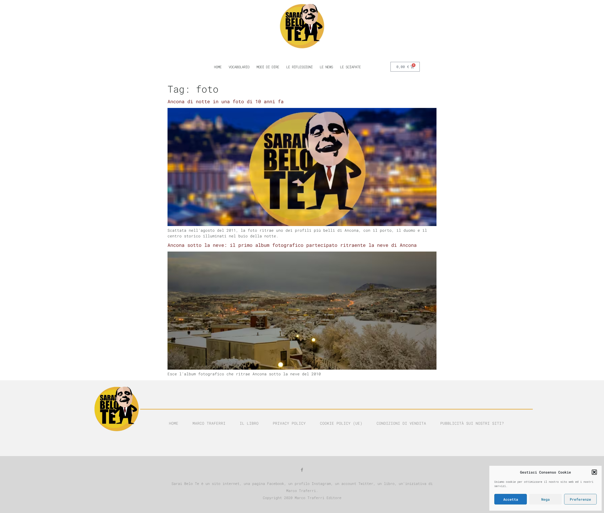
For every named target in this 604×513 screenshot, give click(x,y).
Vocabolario (239, 66)
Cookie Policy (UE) (341, 423)
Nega (545, 499)
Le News (326, 66)
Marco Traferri (209, 423)
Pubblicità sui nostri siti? (472, 423)
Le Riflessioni (299, 66)
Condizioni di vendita (401, 423)
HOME (218, 66)
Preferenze (580, 499)
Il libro (249, 423)
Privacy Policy (289, 423)
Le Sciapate (350, 66)
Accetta (510, 499)
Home (173, 423)
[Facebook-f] (302, 470)
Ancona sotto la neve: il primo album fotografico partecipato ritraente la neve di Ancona (292, 245)
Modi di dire (267, 66)
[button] (594, 472)
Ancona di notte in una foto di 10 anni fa (226, 101)
